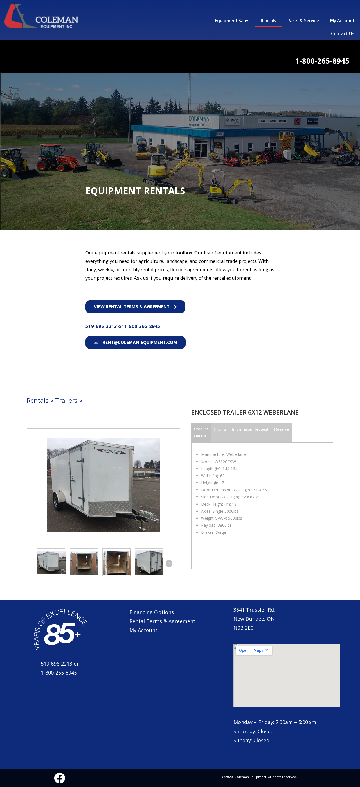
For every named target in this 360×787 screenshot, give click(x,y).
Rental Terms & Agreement (162, 621)
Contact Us (342, 34)
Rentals (268, 21)
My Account (342, 21)
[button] (135, 306)
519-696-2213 (102, 326)
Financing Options (151, 612)
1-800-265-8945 (142, 326)
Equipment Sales (232, 21)
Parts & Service (303, 21)
